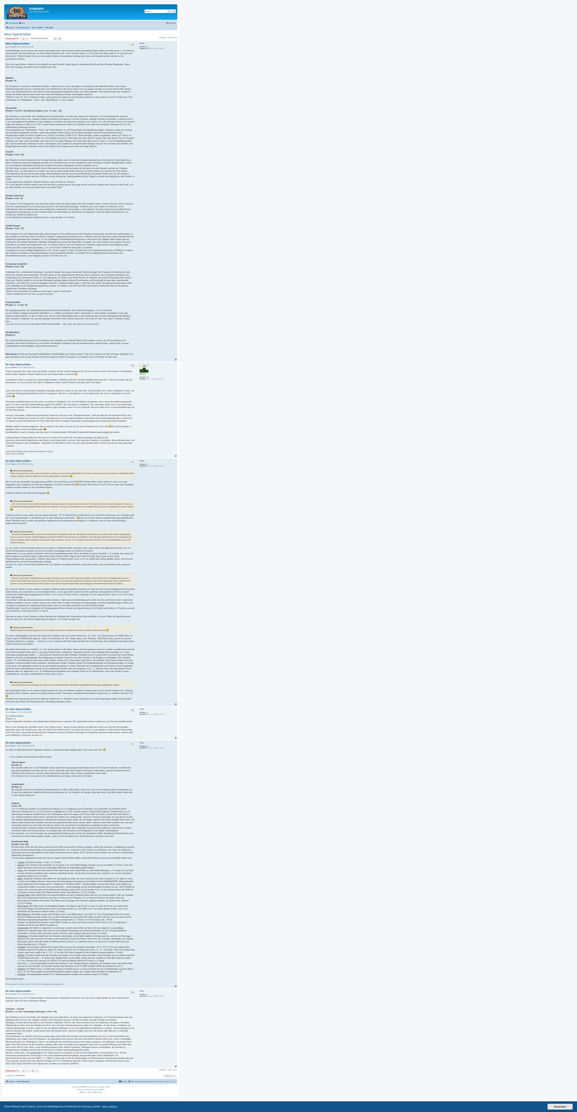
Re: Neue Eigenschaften (18, 364)
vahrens (143, 374)
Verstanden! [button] (560, 1106)
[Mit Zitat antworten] (132, 44)
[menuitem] (22, 23)
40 (147, 46)
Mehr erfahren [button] (109, 1106)
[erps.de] (17, 12)
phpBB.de (101, 1089)
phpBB (82, 1087)
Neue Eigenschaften (17, 34)
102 (147, 377)
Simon (142, 43)
